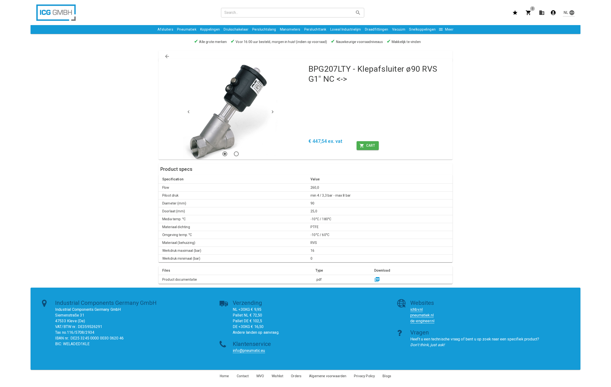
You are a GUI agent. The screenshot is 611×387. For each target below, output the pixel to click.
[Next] (272, 112)
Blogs (387, 376)
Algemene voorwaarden (327, 376)
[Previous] (188, 112)
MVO (260, 376)
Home (224, 376)
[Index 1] (225, 154)
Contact (243, 376)
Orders (296, 376)
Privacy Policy (364, 376)
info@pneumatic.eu (249, 350)
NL (566, 12)
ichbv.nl (416, 309)
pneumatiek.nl (422, 315)
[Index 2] (236, 154)
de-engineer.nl (422, 321)
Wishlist (277, 376)
